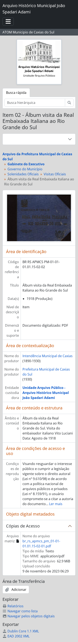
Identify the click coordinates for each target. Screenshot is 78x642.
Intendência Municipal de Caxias (47, 356)
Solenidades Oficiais (23, 174)
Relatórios (15, 606)
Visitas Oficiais (55, 174)
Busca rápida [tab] (16, 92)
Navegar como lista (22, 611)
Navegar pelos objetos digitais (31, 616)
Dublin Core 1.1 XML (23, 631)
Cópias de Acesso (23, 526)
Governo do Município (24, 169)
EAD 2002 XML (18, 636)
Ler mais (55, 504)
